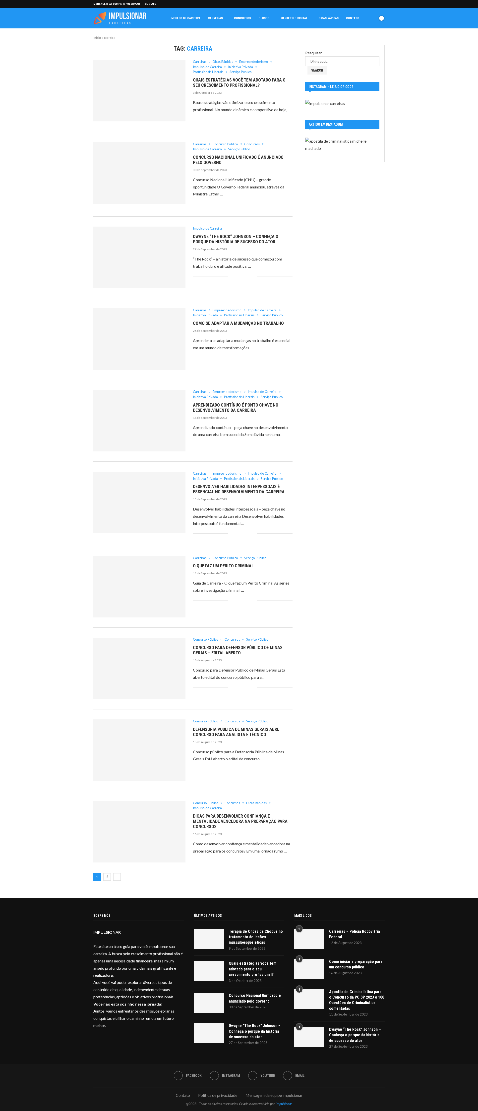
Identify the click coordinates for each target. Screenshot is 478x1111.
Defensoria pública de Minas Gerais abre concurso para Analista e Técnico (236, 732)
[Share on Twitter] (237, 120)
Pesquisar (313, 52)
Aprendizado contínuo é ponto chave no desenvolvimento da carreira (235, 407)
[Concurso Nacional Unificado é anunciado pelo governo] (139, 173)
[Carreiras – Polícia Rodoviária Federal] (309, 939)
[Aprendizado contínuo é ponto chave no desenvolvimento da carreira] (139, 420)
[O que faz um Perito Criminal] (139, 587)
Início (97, 38)
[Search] (372, 18)
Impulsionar (284, 1104)
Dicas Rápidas (329, 18)
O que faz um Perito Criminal (223, 565)
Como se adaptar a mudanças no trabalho (238, 323)
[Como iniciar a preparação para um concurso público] (309, 969)
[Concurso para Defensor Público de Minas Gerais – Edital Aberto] (139, 668)
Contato (150, 3)
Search (317, 70)
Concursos (242, 18)
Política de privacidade (217, 1095)
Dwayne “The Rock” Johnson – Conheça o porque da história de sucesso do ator (235, 239)
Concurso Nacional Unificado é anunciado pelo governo (255, 998)
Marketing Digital (294, 18)
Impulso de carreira (185, 18)
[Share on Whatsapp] (242, 120)
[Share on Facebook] (232, 120)
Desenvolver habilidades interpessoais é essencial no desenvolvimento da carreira (239, 489)
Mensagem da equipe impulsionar (116, 3)
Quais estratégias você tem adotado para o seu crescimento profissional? (239, 82)
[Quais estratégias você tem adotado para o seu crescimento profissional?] (139, 90)
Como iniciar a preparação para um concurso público (355, 964)
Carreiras (215, 18)
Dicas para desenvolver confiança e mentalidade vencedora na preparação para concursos (240, 821)
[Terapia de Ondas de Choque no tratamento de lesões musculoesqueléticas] (209, 939)
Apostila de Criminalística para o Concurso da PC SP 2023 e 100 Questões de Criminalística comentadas (356, 1000)
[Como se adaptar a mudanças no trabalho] (139, 339)
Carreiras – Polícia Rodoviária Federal (354, 934)
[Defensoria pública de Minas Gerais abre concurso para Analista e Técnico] (139, 750)
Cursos (263, 18)
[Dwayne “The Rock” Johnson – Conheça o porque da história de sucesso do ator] (139, 257)
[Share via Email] (253, 120)
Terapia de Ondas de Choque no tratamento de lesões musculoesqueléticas (256, 937)
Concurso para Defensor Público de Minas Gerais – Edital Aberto (238, 650)
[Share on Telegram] (247, 120)
